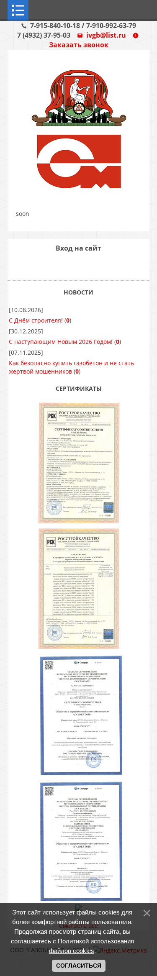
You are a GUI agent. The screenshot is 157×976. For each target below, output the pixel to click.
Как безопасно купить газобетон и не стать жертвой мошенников (71, 367)
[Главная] (78, 192)
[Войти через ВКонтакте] (71, 265)
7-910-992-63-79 (111, 25)
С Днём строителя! (36, 320)
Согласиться (78, 965)
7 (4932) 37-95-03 (44, 35)
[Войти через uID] (57, 265)
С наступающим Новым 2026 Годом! (61, 342)
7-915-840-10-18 (56, 25)
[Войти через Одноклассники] (100, 265)
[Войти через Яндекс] (86, 265)
